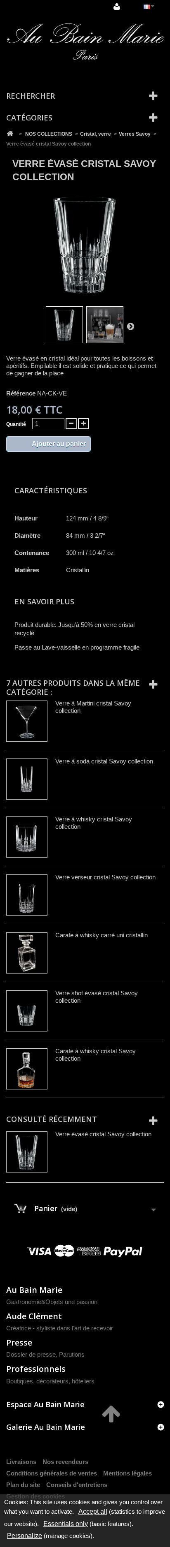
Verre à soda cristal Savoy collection (104, 761)
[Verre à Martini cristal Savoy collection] (26, 721)
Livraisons (21, 1461)
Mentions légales (127, 1473)
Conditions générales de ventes (51, 1473)
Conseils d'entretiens (76, 1484)
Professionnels (36, 1368)
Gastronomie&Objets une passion (51, 1301)
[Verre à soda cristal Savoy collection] (26, 779)
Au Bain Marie (34, 1289)
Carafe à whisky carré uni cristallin (101, 935)
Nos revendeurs (65, 1461)
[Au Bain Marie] (85, 41)
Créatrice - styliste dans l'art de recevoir (59, 1328)
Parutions (72, 1354)
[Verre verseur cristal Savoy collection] (26, 895)
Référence (20, 393)
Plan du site (23, 1484)
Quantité (16, 424)
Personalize (24, 1535)
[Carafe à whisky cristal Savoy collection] (26, 1068)
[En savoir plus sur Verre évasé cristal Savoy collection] (26, 1151)
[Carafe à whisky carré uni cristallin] (26, 953)
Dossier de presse (31, 1354)
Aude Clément (34, 1316)
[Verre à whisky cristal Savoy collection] (26, 837)
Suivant (130, 326)
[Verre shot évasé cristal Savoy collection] (26, 1010)
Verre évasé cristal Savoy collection (103, 1134)
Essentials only (65, 1523)
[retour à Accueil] (10, 134)
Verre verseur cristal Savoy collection (105, 877)
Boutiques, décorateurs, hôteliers (50, 1381)
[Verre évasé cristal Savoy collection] (64, 324)
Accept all (92, 1511)
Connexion (117, 7)
